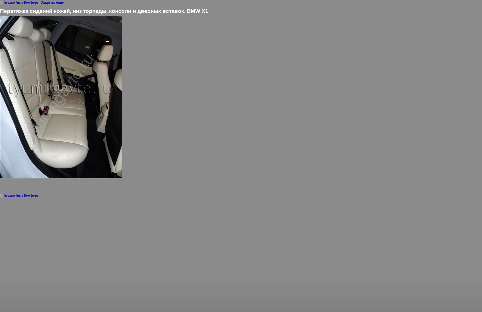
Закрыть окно (52, 2)
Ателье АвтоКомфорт (21, 2)
